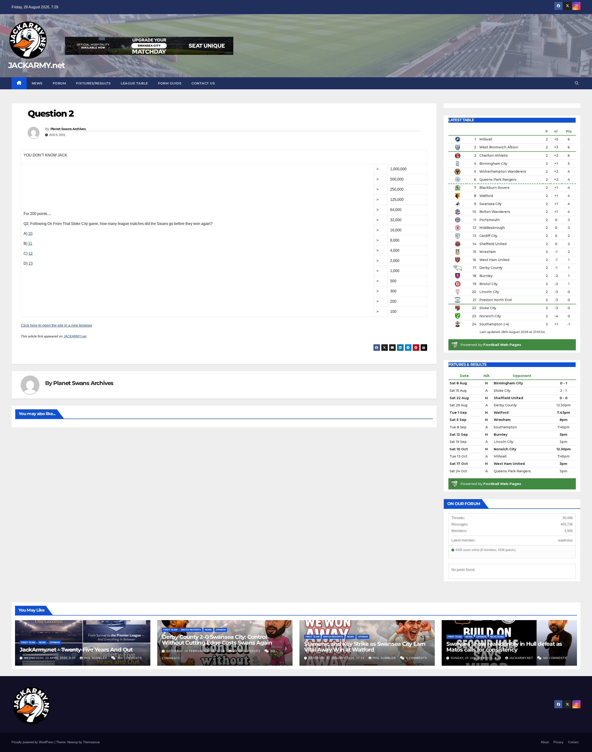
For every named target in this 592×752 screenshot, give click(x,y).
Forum (59, 83)
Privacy (558, 742)
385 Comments (129, 658)
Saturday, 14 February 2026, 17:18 (195, 651)
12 (30, 253)
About (545, 742)
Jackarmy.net (521, 658)
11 (30, 243)
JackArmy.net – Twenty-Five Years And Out (76, 649)
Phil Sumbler (96, 658)
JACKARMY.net (36, 65)
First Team (28, 642)
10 (30, 234)
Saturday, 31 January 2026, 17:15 (336, 658)
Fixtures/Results (93, 83)
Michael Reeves (247, 651)
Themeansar (91, 742)
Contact (573, 742)
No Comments (555, 658)
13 (30, 263)
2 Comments (416, 658)
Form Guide (169, 83)
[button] (577, 83)
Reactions (497, 636)
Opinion (55, 642)
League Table (134, 83)
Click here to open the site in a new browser (56, 325)
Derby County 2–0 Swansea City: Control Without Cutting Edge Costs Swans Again (217, 640)
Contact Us (203, 83)
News (37, 83)
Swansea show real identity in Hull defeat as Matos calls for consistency (504, 646)
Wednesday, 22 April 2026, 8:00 (50, 658)
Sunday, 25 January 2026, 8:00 (476, 658)
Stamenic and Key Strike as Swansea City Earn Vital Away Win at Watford (365, 646)
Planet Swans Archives (68, 129)
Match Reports (191, 629)
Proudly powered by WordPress (33, 742)
